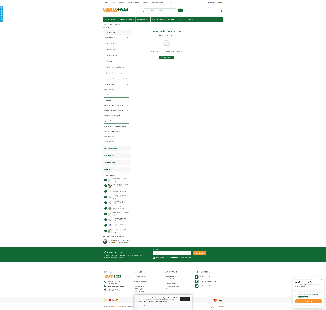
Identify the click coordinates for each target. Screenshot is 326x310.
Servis (113, 2)
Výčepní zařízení (109, 32)
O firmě (170, 2)
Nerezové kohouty (112, 55)
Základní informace (141, 276)
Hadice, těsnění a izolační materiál (115, 126)
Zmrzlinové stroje (109, 162)
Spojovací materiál (110, 121)
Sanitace (107, 95)
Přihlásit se (199, 253)
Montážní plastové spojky (112, 116)
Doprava (121, 2)
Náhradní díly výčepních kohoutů (116, 79)
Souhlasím (185, 299)
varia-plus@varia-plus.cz (116, 286)
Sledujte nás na (207, 277)
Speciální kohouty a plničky (114, 73)
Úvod (106, 2)
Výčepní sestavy (109, 90)
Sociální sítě (206, 272)
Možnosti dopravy (171, 276)
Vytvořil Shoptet (219, 306)
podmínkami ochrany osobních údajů (181, 257)
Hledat (180, 10)
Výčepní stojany (109, 84)
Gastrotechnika (109, 155)
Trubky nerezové (109, 142)
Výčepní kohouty (109, 37)
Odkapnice (107, 100)
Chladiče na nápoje (110, 149)
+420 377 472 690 (114, 281)
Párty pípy (109, 61)
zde (165, 301)
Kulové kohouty (111, 43)
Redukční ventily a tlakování (113, 105)
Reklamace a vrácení (171, 289)
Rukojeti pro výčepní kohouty (115, 67)
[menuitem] (110, 19)
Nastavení (141, 306)
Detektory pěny (109, 136)
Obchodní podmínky (133, 2)
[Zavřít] (321, 279)
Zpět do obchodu (166, 57)
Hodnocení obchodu (157, 2)
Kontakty (145, 2)
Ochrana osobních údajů (172, 286)
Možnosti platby (170, 279)
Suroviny (107, 169)
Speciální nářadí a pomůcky (113, 131)
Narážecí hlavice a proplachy (113, 110)
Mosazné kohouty (111, 49)
